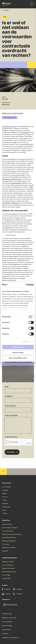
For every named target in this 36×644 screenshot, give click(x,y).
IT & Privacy (5, 544)
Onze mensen (6, 487)
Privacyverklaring (7, 622)
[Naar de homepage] (6, 4)
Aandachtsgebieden (9, 558)
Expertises (5, 490)
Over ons (5, 497)
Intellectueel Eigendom (9, 117)
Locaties (4, 513)
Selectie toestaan (18, 352)
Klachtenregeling (7, 626)
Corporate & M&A (7, 531)
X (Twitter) (19, 594)
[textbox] (18, 389)
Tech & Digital (6, 575)
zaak (12, 159)
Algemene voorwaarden (9, 618)
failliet (31, 187)
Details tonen (26, 341)
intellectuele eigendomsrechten (11, 179)
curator (14, 214)
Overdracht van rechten (9, 126)
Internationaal (6, 507)
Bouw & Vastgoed (7, 565)
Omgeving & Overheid (8, 547)
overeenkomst (25, 132)
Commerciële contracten (9, 528)
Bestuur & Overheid (8, 562)
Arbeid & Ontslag (7, 524)
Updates (4, 493)
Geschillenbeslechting (8, 537)
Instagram (19, 589)
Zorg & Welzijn (6, 578)
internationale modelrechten (10, 203)
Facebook (7, 589)
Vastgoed (5, 551)
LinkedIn (7, 594)
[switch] (31, 322)
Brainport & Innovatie (8, 568)
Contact (4, 500)
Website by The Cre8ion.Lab (10, 637)
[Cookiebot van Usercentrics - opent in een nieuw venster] (26, 285)
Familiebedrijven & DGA (9, 572)
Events (4, 510)
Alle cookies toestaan (18, 347)
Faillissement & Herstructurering (11, 534)
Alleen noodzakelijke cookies (18, 358)
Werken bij (5, 503)
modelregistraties (16, 183)
